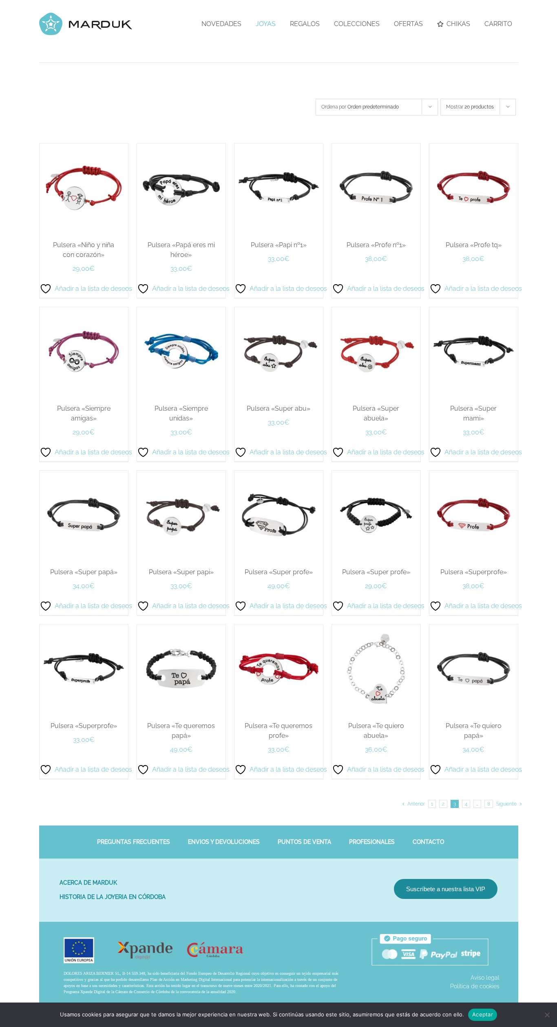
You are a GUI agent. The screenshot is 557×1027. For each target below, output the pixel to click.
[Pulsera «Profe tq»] (141, 686)
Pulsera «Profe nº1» (400, 629)
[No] (547, 1015)
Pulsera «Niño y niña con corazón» (156, 360)
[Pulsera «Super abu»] (385, 955)
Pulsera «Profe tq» (157, 899)
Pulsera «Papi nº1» (157, 629)
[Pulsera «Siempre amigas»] (385, 686)
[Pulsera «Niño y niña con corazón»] (141, 147)
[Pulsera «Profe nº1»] (385, 417)
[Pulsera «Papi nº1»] (141, 417)
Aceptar (482, 1014)
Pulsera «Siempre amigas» (400, 899)
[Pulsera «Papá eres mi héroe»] (385, 147)
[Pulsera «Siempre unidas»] (141, 955)
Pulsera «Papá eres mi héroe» (400, 360)
